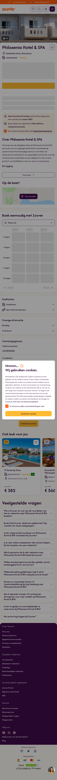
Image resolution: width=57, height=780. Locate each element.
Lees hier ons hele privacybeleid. (25, 401)
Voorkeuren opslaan (28, 413)
